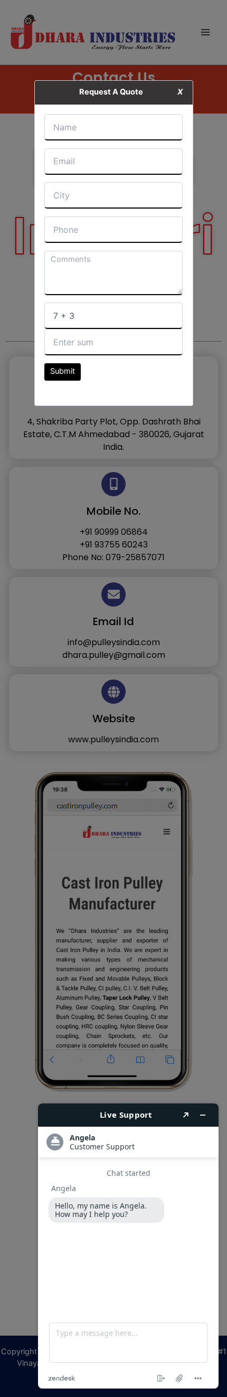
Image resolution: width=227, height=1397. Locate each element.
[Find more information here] (128, 1246)
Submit (62, 371)
